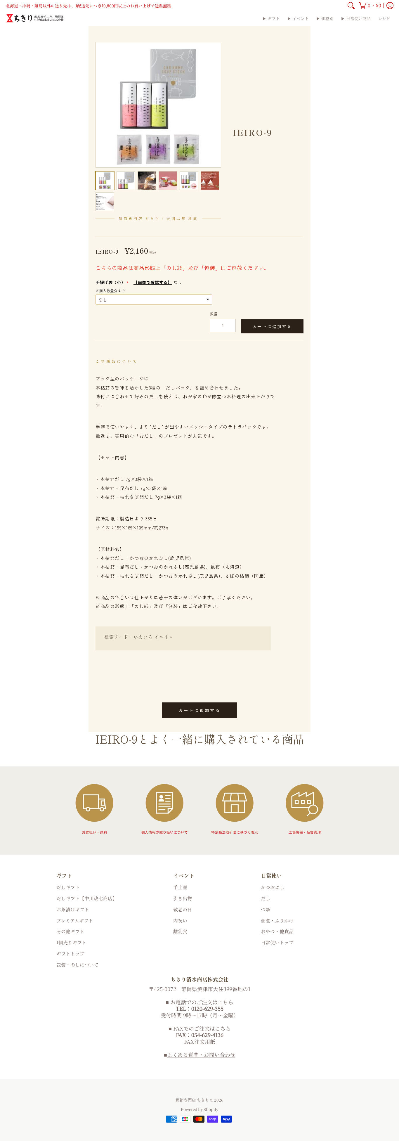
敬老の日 (182, 909)
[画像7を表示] (105, 201)
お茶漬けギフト (72, 909)
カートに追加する (272, 326)
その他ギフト (70, 931)
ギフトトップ (70, 953)
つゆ (265, 909)
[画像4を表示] (168, 180)
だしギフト (68, 887)
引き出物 (182, 898)
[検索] (351, 5)
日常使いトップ (277, 942)
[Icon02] (164, 809)
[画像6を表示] (210, 180)
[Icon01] (94, 809)
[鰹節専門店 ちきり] (35, 18)
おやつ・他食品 (277, 931)
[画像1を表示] (105, 180)
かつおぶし (272, 887)
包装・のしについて (77, 964)
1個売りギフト (71, 942)
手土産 (180, 887)
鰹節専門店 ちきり (192, 1100)
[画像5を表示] (189, 180)
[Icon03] (234, 809)
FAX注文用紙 (199, 1041)
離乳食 (180, 931)
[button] (370, 5)
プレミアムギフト (74, 920)
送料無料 (163, 5)
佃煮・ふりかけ (277, 920)
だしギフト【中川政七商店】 (86, 898)
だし (265, 898)
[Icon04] (305, 809)
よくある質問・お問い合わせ (201, 1054)
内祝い (180, 920)
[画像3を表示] (147, 180)
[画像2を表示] (126, 180)
